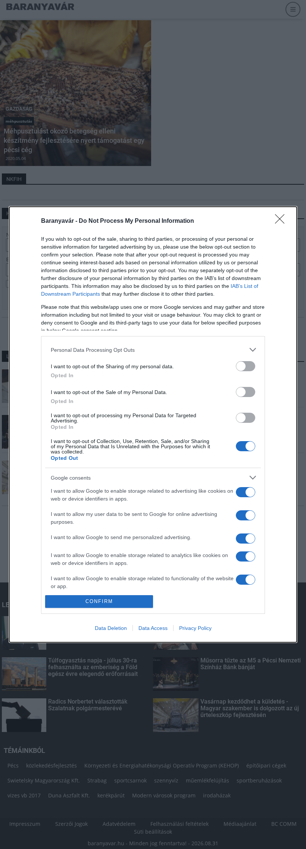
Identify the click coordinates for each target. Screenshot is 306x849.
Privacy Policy (195, 628)
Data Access (153, 628)
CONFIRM (99, 601)
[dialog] (153, 424)
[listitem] (153, 350)
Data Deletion (111, 628)
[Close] (282, 221)
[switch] (245, 366)
